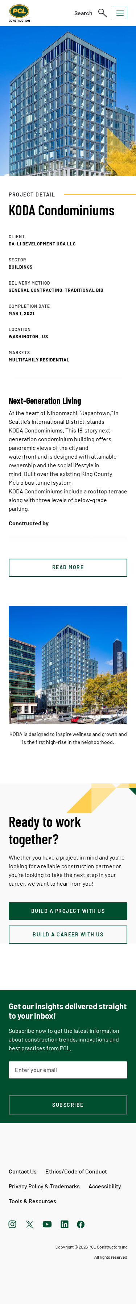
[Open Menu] (120, 13)
